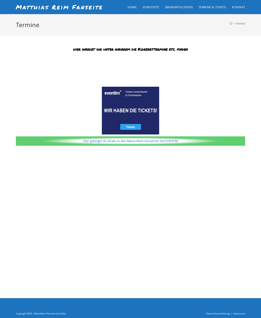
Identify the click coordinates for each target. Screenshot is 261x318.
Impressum (239, 313)
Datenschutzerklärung (218, 313)
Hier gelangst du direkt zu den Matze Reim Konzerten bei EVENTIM (130, 141)
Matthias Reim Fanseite (59, 6)
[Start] (231, 23)
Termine (240, 23)
